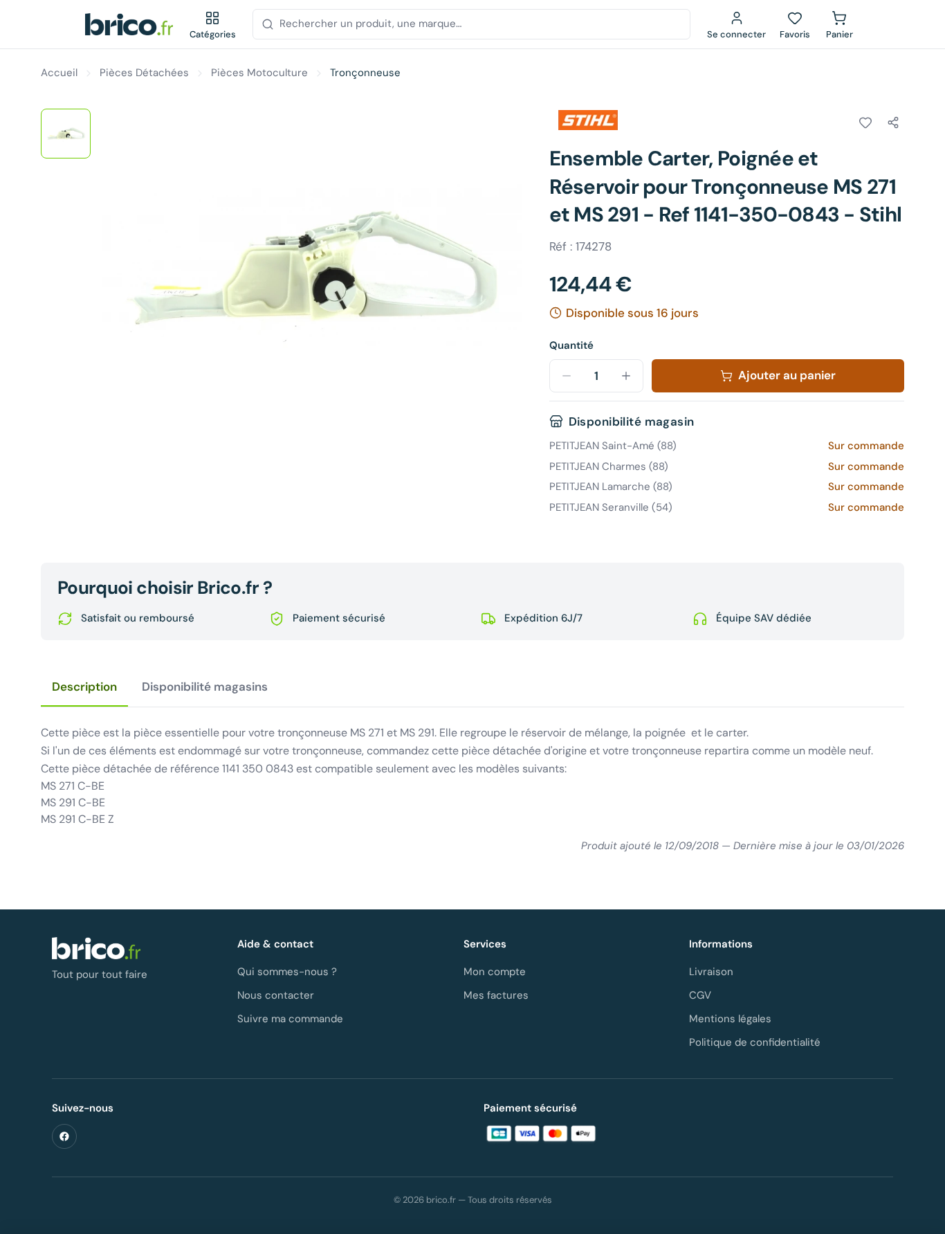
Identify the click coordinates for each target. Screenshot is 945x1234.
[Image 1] (66, 133)
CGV (700, 995)
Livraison (711, 972)
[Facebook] (64, 1136)
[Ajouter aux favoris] (865, 122)
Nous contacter (275, 995)
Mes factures (496, 995)
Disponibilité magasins (205, 686)
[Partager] (893, 122)
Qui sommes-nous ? (287, 972)
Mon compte (495, 972)
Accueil (59, 73)
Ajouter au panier (787, 375)
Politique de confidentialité (754, 1042)
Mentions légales (730, 1019)
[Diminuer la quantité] (566, 375)
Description (84, 686)
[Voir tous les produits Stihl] (588, 120)
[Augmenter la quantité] (626, 375)
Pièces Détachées (144, 73)
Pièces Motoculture (259, 73)
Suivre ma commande (290, 1019)
